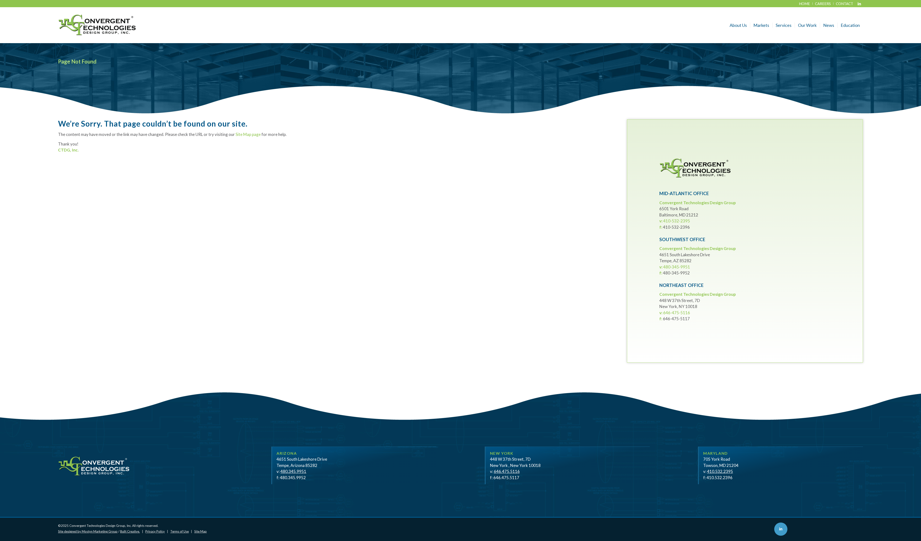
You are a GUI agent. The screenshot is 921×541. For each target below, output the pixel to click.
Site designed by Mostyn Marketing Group (88, 531)
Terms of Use (179, 531)
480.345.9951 (293, 471)
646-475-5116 (676, 312)
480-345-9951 (676, 266)
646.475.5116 (507, 471)
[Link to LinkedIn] (859, 3)
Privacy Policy (155, 531)
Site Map (200, 531)
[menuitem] (805, 3)
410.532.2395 (720, 471)
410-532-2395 (676, 220)
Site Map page (248, 134)
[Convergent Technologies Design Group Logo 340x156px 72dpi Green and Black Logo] (97, 25)
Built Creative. (130, 531)
